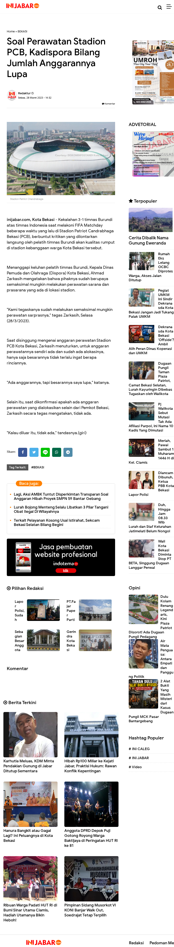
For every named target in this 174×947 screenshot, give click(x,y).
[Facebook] (22, 452)
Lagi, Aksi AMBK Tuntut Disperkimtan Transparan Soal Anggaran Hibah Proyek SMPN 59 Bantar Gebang (61, 496)
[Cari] (160, 7)
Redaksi (136, 942)
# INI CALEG (139, 749)
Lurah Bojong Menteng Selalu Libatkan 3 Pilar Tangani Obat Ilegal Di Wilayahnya (61, 509)
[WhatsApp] (56, 452)
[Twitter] (34, 452)
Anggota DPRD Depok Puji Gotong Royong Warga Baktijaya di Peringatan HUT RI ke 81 (91, 838)
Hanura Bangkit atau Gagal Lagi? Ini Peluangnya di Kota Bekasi (28, 835)
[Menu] (170, 7)
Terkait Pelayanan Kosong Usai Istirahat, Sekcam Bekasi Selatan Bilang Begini (57, 522)
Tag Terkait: (17, 467)
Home (11, 31)
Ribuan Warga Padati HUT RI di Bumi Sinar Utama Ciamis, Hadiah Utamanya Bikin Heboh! (30, 913)
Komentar (109, 103)
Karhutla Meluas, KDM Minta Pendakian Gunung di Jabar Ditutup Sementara (28, 766)
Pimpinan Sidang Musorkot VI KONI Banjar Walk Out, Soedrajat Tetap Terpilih (90, 910)
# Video (135, 767)
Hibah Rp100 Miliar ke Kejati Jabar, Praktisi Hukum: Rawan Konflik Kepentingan (90, 766)
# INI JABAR (139, 758)
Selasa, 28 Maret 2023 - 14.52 (34, 97)
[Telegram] (67, 452)
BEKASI (22, 31)
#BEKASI (37, 467)
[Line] (45, 452)
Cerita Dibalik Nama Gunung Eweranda (148, 240)
